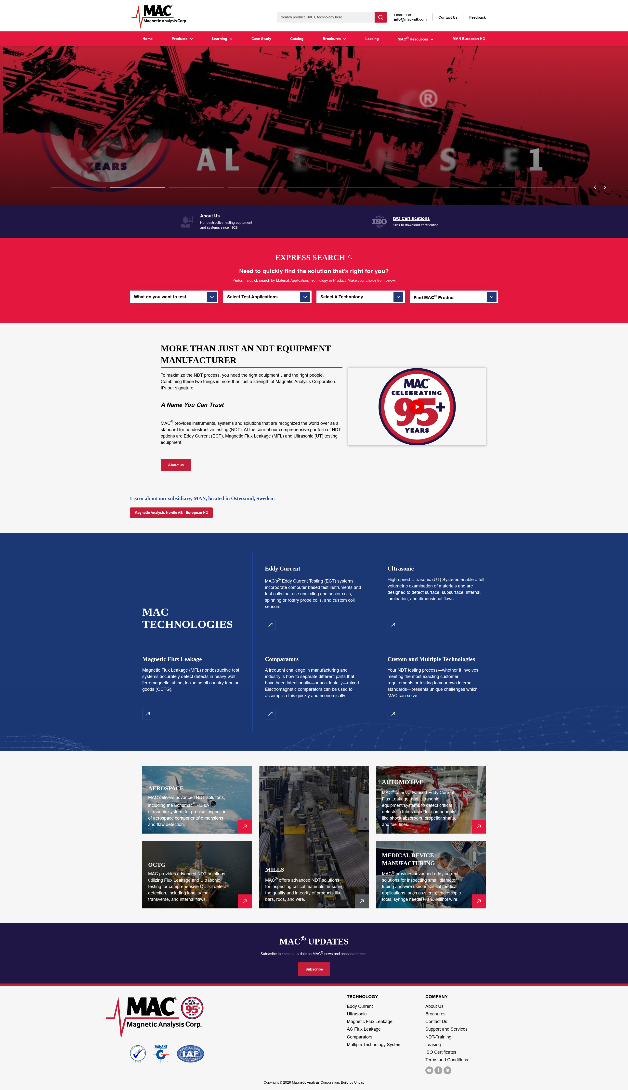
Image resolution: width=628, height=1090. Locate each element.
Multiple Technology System (374, 1044)
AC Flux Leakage (364, 1029)
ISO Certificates (440, 1052)
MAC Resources (413, 38)
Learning (219, 39)
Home (148, 39)
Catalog (296, 39)
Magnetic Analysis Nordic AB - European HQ (171, 513)
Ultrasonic (356, 1013)
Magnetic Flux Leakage (369, 1021)
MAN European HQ (469, 39)
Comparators (359, 1037)
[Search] (381, 17)
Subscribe (314, 969)
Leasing (372, 39)
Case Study (261, 39)
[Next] (604, 187)
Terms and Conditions (446, 1059)
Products (179, 39)
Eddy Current (360, 1006)
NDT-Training (438, 1037)
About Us (434, 1006)
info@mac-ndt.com (410, 19)
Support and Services (446, 1029)
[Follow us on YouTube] (429, 1070)
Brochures (332, 39)
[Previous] (595, 187)
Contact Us (436, 1021)
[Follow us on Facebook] (438, 1070)
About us (176, 465)
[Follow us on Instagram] (447, 1070)
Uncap (359, 1082)
